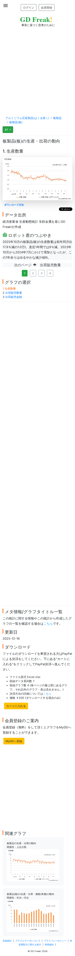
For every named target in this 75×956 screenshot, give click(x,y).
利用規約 (49, 944)
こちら (48, 623)
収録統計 (7, 940)
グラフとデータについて (27, 940)
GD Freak (36, 19)
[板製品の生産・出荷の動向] (33, 865)
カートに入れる (16, 706)
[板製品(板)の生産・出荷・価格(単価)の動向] (33, 915)
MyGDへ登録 (14, 741)
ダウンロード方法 (14, 204)
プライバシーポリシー (55, 940)
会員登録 (46, 7)
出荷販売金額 (13, 297)
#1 (7, 129)
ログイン (28, 7)
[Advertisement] (37, 68)
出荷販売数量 (13, 292)
